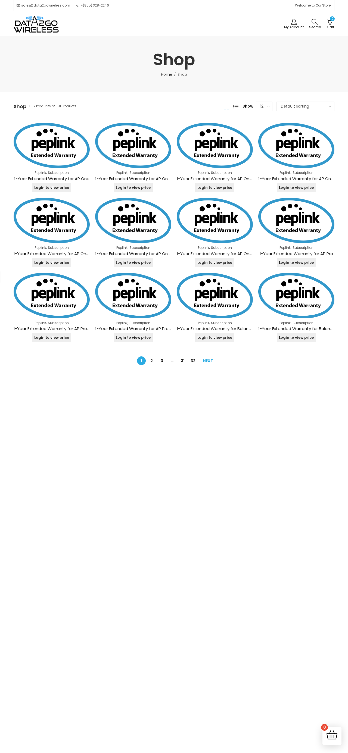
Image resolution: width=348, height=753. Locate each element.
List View (235, 106)
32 (193, 360)
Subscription (58, 172)
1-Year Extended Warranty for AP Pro (296, 253)
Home (166, 74)
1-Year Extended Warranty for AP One (51, 178)
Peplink (40, 172)
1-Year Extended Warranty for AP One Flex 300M (61, 253)
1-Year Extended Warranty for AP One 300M (138, 178)
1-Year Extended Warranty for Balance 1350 (220, 328)
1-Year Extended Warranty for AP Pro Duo (136, 328)
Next (208, 360)
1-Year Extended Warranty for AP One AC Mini (222, 178)
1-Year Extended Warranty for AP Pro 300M (56, 328)
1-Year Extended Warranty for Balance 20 (299, 328)
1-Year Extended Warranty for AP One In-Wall (140, 253)
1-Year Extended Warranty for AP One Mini (218, 253)
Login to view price (51, 187)
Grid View (226, 106)
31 (183, 360)
